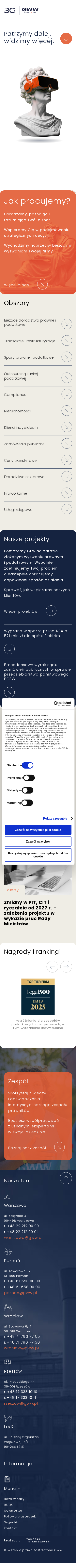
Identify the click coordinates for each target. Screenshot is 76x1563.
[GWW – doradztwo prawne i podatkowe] (21, 11)
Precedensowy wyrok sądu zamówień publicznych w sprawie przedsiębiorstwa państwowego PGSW (37, 671)
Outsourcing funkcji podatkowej (21, 376)
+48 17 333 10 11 (21, 1397)
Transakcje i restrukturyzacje (29, 341)
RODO (9, 1505)
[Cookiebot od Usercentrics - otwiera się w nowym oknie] (54, 704)
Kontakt (10, 1528)
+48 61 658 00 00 (23, 1281)
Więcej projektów (21, 611)
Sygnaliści (12, 1522)
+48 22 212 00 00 (23, 1225)
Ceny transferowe (20, 460)
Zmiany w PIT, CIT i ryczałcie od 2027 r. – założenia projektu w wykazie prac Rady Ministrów (38, 878)
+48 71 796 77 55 (23, 1336)
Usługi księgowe (18, 509)
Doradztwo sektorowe (24, 476)
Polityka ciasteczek (20, 1516)
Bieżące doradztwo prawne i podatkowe (30, 322)
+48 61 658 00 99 (23, 1286)
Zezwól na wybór (38, 841)
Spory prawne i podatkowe (29, 357)
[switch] (29, 778)
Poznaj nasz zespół (27, 1147)
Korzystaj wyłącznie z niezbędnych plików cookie (38, 854)
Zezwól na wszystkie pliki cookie (38, 829)
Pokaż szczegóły (55, 818)
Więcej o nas (16, 284)
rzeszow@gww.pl (21, 1403)
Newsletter (13, 1510)
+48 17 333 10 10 (22, 1391)
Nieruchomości (17, 411)
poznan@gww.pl (20, 1292)
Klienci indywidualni (21, 427)
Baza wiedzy (14, 1499)
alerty (13, 890)
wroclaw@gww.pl (21, 1347)
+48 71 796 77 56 (23, 1342)
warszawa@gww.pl (23, 1237)
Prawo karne (15, 493)
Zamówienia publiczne (24, 443)
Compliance (15, 394)
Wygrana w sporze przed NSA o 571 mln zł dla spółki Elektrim (35, 633)
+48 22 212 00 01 (22, 1231)
